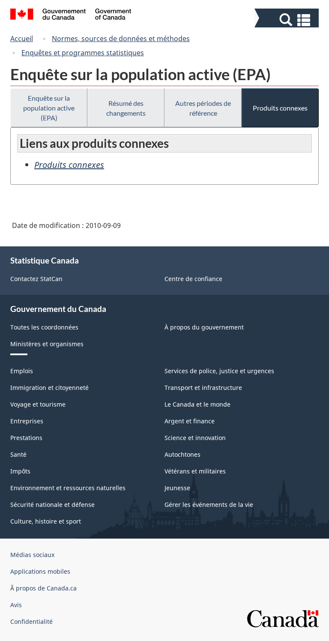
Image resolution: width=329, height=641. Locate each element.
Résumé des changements (126, 108)
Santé (18, 454)
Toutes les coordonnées (44, 327)
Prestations (26, 438)
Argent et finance (189, 421)
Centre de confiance (193, 279)
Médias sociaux (32, 555)
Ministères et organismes (47, 344)
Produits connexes (280, 108)
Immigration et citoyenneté (49, 387)
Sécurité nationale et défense (52, 504)
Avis (16, 605)
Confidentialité (31, 621)
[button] (288, 19)
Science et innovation (195, 438)
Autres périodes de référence (203, 108)
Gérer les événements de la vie (208, 504)
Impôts (20, 471)
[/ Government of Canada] (71, 15)
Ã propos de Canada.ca (43, 588)
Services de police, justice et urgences (219, 371)
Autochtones (182, 454)
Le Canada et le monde (197, 404)
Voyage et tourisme (38, 404)
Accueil (21, 38)
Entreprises (26, 421)
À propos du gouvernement (204, 327)
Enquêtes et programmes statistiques (82, 52)
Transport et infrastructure (203, 387)
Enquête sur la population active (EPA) (49, 108)
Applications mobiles (40, 571)
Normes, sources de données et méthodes (121, 38)
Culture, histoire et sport (45, 521)
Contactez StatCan (36, 279)
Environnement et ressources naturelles (68, 488)
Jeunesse (177, 488)
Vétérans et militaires (195, 471)
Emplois (21, 371)
